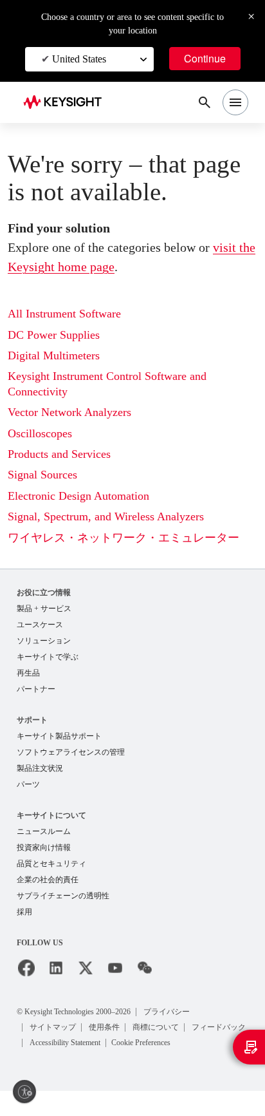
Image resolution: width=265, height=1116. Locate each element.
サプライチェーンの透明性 (63, 905)
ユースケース (40, 625)
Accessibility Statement (143, 1052)
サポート (32, 723)
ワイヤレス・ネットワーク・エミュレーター (123, 538)
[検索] (204, 102)
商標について (159, 1036)
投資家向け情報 (44, 855)
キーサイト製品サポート (59, 740)
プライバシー (194, 1021)
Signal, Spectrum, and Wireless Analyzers (118, 517)
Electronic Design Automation (87, 496)
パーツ (28, 790)
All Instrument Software (71, 314)
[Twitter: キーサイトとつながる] (85, 978)
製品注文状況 (40, 774)
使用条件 (106, 1036)
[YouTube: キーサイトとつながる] (115, 978)
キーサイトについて (51, 821)
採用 (24, 922)
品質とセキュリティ (51, 871)
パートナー (36, 692)
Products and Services (68, 454)
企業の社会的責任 (47, 888)
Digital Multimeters (58, 356)
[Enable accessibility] (24, 1091)
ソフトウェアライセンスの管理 (71, 757)
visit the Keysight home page (112, 266)
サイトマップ (54, 1036)
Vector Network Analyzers (78, 412)
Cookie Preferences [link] (66, 1067)
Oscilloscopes (45, 433)
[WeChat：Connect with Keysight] (144, 978)
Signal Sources (47, 475)
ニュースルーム (44, 838)
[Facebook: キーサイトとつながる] (26, 978)
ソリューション (44, 642)
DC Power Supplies (60, 335)
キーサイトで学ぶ (47, 659)
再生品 (28, 676)
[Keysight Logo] (66, 103)
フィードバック (58, 1052)
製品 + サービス (44, 609)
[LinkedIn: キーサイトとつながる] (56, 978)
